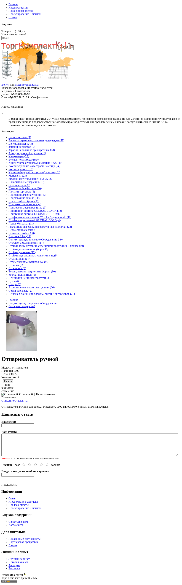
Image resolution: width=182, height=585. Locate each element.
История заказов (18, 562)
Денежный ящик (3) (21, 143)
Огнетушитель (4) (19, 185)
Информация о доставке (23, 501)
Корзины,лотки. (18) (21, 169)
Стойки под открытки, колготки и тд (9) (33, 255)
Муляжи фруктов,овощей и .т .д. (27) (31, 178)
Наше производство (21, 10)
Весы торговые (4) (20, 137)
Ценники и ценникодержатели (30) (30, 277)
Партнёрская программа (23, 541)
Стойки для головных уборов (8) (28, 249)
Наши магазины (18, 7)
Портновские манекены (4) (25, 204)
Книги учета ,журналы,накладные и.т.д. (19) (35, 162)
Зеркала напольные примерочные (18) (32, 149)
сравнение (7, 390)
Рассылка (14, 568)
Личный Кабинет (19, 558)
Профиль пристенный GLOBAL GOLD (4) (35, 220)
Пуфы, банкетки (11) (21, 223)
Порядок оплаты (19, 504)
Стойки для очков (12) (22, 252)
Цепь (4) (14, 281)
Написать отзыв (45, 394)
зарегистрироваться (27, 84)
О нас (12, 498)
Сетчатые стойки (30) (22, 233)
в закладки (7, 387)
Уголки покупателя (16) (23, 274)
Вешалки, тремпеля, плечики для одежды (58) (36, 140)
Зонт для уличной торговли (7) (27, 153)
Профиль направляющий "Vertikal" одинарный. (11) (40, 217)
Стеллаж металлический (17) (26, 242)
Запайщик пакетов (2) (22, 146)
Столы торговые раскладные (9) (28, 261)
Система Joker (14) (20, 236)
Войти (5, 84)
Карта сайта (16, 524)
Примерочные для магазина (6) (27, 207)
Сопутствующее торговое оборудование (33, 303)
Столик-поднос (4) (20, 258)
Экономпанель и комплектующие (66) (32, 287)
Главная (13, 4)
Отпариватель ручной (22, 306)
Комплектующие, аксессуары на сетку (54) (34, 165)
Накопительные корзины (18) (26, 181)
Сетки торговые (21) (21, 290)
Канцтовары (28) (19, 156)
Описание (7, 400)
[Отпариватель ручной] (21, 350)
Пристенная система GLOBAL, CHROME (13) (37, 213)
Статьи (13, 17)
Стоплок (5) (16, 265)
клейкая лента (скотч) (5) (24, 159)
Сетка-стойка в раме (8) (23, 229)
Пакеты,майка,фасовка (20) (25, 188)
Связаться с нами (19, 521)
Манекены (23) (18, 175)
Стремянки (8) (17, 268)
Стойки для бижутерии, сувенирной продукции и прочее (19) (46, 245)
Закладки (14, 565)
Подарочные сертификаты (25, 538)
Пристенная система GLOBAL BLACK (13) (35, 210)
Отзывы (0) (21, 400)
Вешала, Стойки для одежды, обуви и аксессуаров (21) (42, 293)
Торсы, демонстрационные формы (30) (32, 271)
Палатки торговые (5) (22, 191)
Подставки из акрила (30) (24, 197)
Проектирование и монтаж (25, 13)
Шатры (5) (15, 284)
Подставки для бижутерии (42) (27, 194)
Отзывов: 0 (26, 394)
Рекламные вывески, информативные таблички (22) (40, 226)
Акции (13, 545)
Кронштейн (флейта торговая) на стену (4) (34, 172)
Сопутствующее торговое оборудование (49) (36, 239)
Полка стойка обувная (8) (24, 201)
